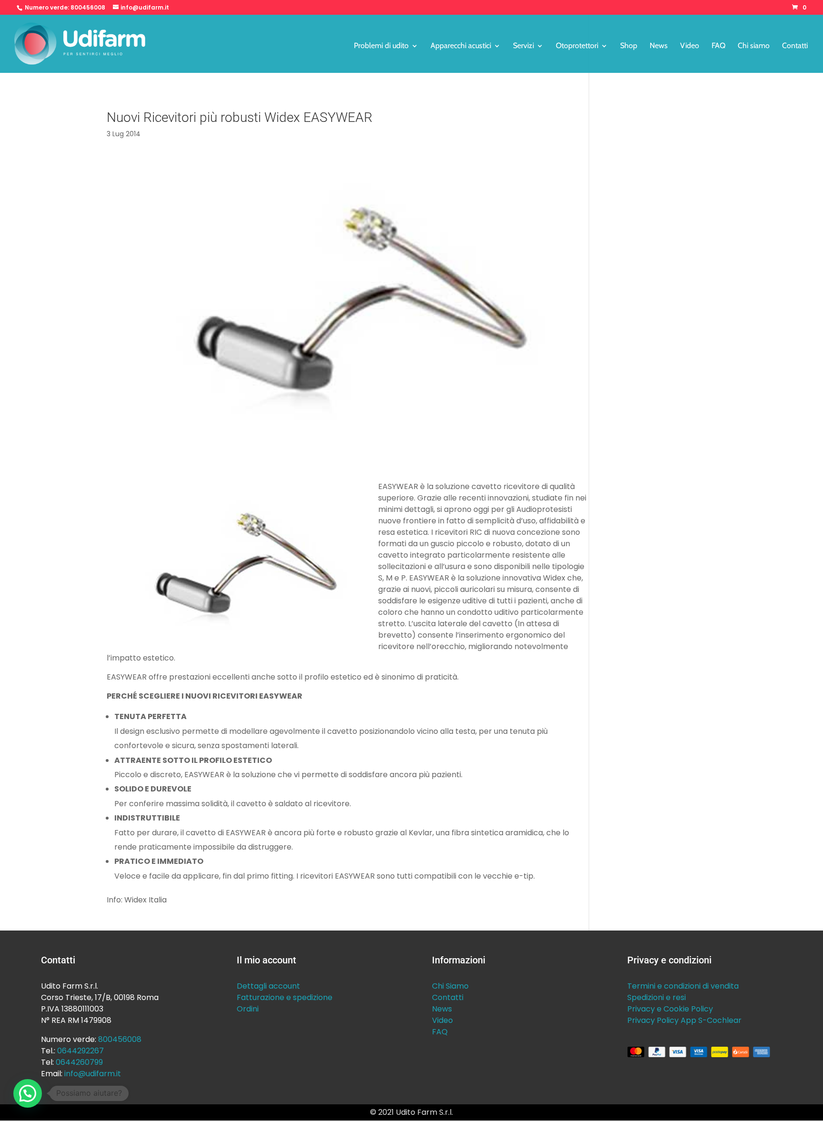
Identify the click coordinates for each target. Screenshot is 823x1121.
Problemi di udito (381, 46)
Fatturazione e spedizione (284, 997)
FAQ (718, 46)
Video (689, 46)
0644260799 (79, 1062)
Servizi (523, 46)
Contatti (795, 46)
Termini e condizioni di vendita (683, 986)
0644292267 (80, 1050)
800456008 (87, 7)
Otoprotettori (577, 46)
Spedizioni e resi (656, 997)
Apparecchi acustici (461, 46)
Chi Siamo (450, 986)
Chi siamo (754, 46)
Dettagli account (268, 986)
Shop (628, 46)
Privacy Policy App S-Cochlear (684, 1020)
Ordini (248, 1008)
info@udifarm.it (92, 1073)
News (659, 46)
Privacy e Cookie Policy (670, 1008)
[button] (27, 1093)
